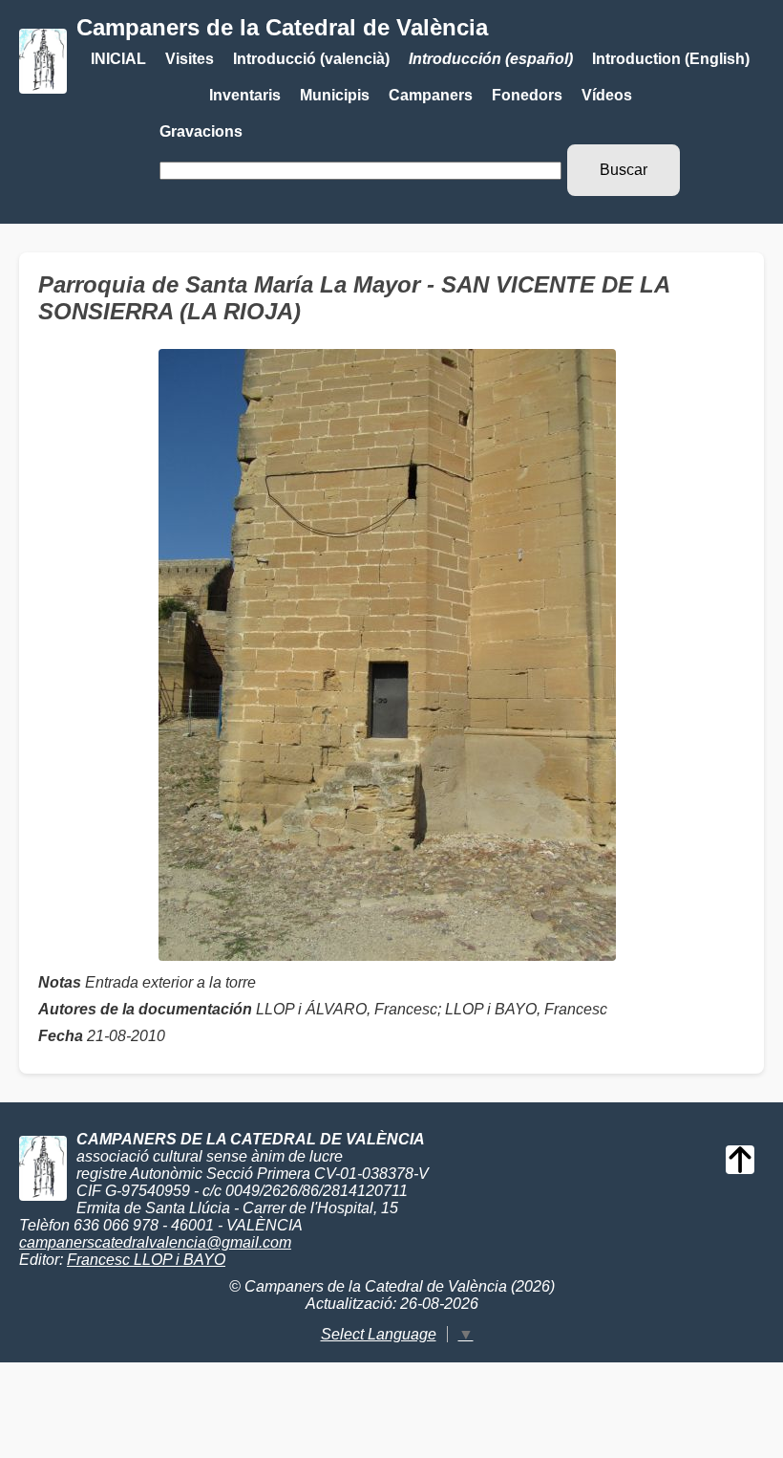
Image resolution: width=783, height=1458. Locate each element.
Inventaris (245, 95)
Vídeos (607, 95)
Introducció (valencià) (311, 59)
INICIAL (118, 59)
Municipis (335, 95)
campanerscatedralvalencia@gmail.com (155, 1242)
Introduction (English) (671, 59)
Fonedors (527, 95)
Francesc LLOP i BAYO (146, 1259)
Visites (189, 59)
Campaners (431, 95)
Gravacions (201, 131)
